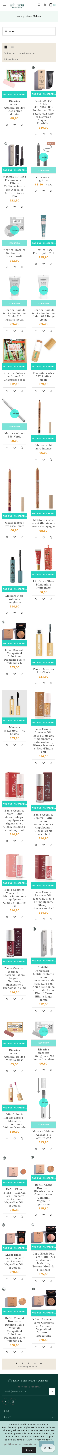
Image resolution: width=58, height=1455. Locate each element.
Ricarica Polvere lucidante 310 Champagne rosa (14, 376)
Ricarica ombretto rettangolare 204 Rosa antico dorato (14, 108)
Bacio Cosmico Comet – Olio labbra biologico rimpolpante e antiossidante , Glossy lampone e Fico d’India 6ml (43, 740)
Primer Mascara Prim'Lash (43, 670)
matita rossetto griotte (43, 178)
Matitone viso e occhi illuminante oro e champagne (43, 523)
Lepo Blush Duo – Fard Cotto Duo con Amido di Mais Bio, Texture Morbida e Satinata (43, 1261)
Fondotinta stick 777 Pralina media (43, 376)
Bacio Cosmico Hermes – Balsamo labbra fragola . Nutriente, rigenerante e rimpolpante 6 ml (14, 978)
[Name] (52, 1391)
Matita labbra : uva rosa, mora (14, 524)
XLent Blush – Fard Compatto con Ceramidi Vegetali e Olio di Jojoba (14, 1261)
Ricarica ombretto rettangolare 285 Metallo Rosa (14, 1055)
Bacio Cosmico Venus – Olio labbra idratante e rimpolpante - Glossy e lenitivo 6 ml (14, 897)
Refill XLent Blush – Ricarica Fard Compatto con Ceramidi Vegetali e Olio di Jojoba (15, 1197)
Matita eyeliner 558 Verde (15, 435)
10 (40, 1362)
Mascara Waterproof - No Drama (14, 730)
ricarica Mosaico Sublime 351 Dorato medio (15, 253)
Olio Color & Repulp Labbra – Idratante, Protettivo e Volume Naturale (14, 1121)
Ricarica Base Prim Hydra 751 (43, 251)
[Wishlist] (15, 125)
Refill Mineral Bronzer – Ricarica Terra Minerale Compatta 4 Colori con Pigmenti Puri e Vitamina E (14, 1329)
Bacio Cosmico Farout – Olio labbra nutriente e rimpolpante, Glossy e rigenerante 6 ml (43, 900)
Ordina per (9, 53)
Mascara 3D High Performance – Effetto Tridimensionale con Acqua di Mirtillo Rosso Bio (14, 186)
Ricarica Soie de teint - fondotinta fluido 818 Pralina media (14, 314)
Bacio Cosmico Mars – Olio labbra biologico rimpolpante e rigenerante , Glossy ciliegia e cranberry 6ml (14, 820)
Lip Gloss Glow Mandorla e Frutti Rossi (43, 584)
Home (19, 16)
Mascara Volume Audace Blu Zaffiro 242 (43, 1134)
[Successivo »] (47, 1362)
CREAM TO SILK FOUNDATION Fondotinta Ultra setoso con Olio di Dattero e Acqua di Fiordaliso (43, 112)
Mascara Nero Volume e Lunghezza (14, 599)
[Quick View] (7, 125)
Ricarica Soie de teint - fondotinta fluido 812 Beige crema (43, 314)
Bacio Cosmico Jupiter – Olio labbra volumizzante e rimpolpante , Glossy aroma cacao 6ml (43, 824)
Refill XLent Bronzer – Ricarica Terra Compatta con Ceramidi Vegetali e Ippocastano (43, 1194)
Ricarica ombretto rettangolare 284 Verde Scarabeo (43, 1054)
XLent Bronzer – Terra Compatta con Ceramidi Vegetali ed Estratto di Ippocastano (43, 1327)
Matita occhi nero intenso (43, 447)
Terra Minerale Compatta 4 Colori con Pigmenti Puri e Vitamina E (14, 656)
